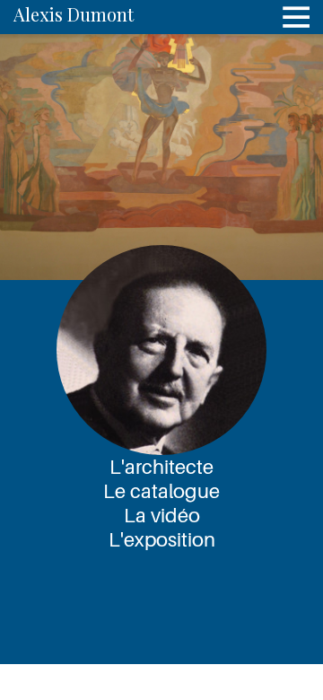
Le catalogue (161, 491)
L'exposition (162, 539)
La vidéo (162, 515)
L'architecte (161, 466)
